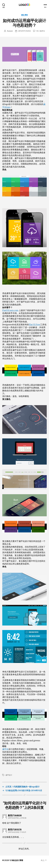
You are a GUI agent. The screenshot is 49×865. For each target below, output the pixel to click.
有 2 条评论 (40, 31)
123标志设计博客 (16, 860)
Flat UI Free (34, 324)
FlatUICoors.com (10, 310)
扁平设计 (8, 775)
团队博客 (24, 15)
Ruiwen (10, 31)
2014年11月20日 (24, 31)
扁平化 (5, 749)
